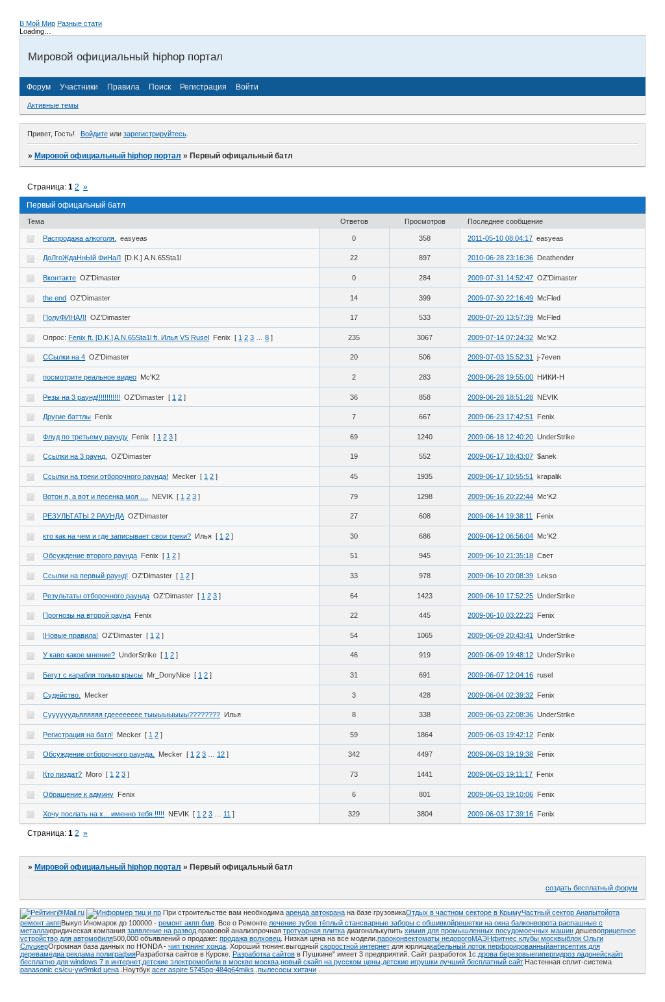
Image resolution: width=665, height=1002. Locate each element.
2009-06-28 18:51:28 (500, 397)
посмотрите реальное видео (89, 377)
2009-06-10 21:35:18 (500, 555)
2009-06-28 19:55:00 (500, 377)
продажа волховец (250, 938)
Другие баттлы (67, 417)
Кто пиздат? (62, 774)
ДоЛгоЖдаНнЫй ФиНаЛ (82, 258)
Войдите (94, 134)
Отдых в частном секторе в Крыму (463, 912)
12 (221, 754)
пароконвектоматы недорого (424, 938)
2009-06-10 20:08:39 (500, 576)
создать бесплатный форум (592, 888)
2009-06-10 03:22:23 (500, 615)
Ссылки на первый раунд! (85, 576)
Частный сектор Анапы (559, 912)
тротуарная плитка (314, 931)
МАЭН (481, 938)
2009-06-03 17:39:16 (500, 814)
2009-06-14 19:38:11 (500, 516)
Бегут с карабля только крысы (93, 675)
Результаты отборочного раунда (96, 596)
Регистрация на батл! (78, 735)
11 (227, 814)
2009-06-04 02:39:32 (500, 695)
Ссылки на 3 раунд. (75, 456)
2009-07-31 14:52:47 (500, 278)
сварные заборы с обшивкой (407, 923)
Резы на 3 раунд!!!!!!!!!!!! (81, 397)
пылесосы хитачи (287, 969)
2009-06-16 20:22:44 (500, 496)
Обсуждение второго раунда (90, 555)
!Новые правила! (70, 635)
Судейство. (62, 695)
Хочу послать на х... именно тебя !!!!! (103, 814)
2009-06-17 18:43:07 (500, 456)
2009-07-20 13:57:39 (500, 317)
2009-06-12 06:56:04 (500, 536)
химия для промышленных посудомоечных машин (489, 931)
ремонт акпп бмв (186, 923)
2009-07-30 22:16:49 (500, 298)
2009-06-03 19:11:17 (500, 774)
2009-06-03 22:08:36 (500, 714)
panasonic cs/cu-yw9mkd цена (69, 969)
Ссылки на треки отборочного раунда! (105, 476)
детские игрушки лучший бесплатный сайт (453, 962)
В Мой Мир (37, 23)
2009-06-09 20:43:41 (500, 635)
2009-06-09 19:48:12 (500, 655)
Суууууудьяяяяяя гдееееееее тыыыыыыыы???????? (131, 714)
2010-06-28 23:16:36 (500, 258)
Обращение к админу (78, 794)
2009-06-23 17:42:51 (500, 417)
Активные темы (53, 105)
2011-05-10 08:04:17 (500, 238)
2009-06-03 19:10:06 (500, 794)
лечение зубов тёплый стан (314, 923)
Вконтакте (59, 278)
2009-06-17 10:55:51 (500, 476)
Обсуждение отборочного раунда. (99, 754)
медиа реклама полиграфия (90, 954)
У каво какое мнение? (79, 655)
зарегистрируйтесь (154, 134)
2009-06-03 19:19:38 (500, 754)
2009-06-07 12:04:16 (500, 675)
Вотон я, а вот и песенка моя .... (95, 496)
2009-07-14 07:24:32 (500, 337)
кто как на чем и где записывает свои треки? (117, 536)
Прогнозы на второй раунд (87, 615)
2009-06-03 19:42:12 (500, 735)
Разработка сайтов (263, 954)
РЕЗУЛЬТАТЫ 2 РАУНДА (83, 516)
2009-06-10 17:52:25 (500, 596)
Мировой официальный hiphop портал (107, 155)
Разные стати (79, 23)
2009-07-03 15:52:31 (500, 357)
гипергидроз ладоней (569, 954)
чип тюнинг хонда (197, 946)
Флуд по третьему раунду (85, 437)
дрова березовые (506, 954)
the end (54, 298)
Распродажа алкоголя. (79, 238)
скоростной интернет (355, 946)
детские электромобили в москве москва (210, 962)
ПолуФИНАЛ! (64, 317)
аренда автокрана (315, 912)
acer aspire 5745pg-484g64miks (203, 969)
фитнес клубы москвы (529, 938)
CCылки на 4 (64, 357)
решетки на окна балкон (494, 923)
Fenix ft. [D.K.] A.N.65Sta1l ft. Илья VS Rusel (138, 337)
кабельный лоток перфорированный (489, 946)
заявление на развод (161, 931)
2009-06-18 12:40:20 (500, 437)
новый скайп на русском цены (331, 962)
